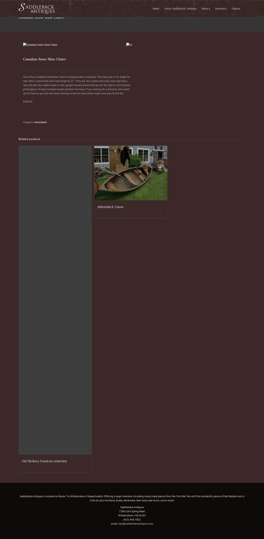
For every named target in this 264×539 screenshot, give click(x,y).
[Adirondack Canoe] (130, 173)
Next (129, 44)
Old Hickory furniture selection (44, 461)
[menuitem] (156, 8)
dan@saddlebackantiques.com (136, 523)
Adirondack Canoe (110, 207)
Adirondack (40, 122)
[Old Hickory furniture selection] (55, 300)
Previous (26, 44)
